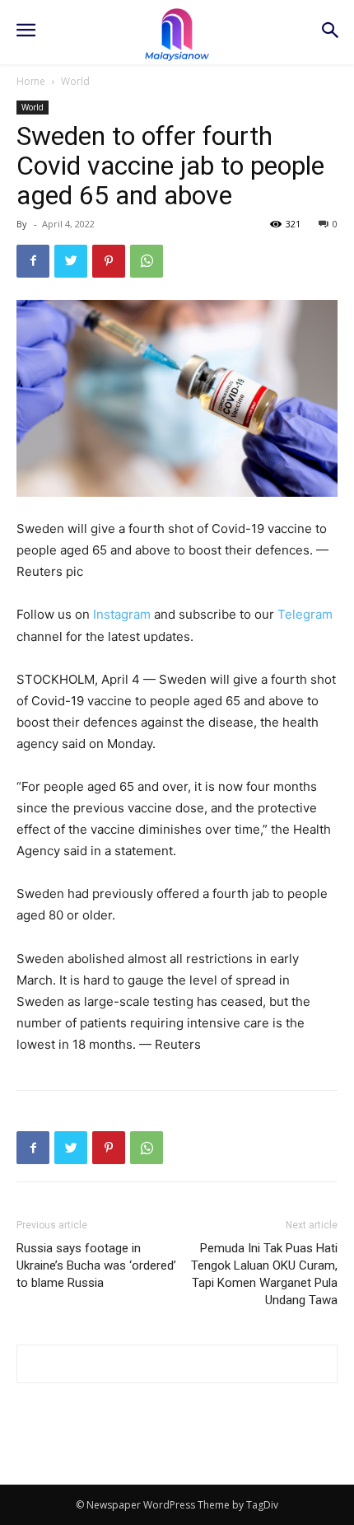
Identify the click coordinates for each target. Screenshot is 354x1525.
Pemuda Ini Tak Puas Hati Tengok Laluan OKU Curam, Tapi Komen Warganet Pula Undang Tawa (264, 1274)
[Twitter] (70, 261)
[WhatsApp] (146, 261)
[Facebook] (32, 261)
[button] (329, 31)
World (75, 81)
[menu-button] (25, 32)
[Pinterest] (108, 261)
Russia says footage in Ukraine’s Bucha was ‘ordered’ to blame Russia (96, 1265)
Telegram (305, 614)
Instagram (122, 614)
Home (30, 81)
